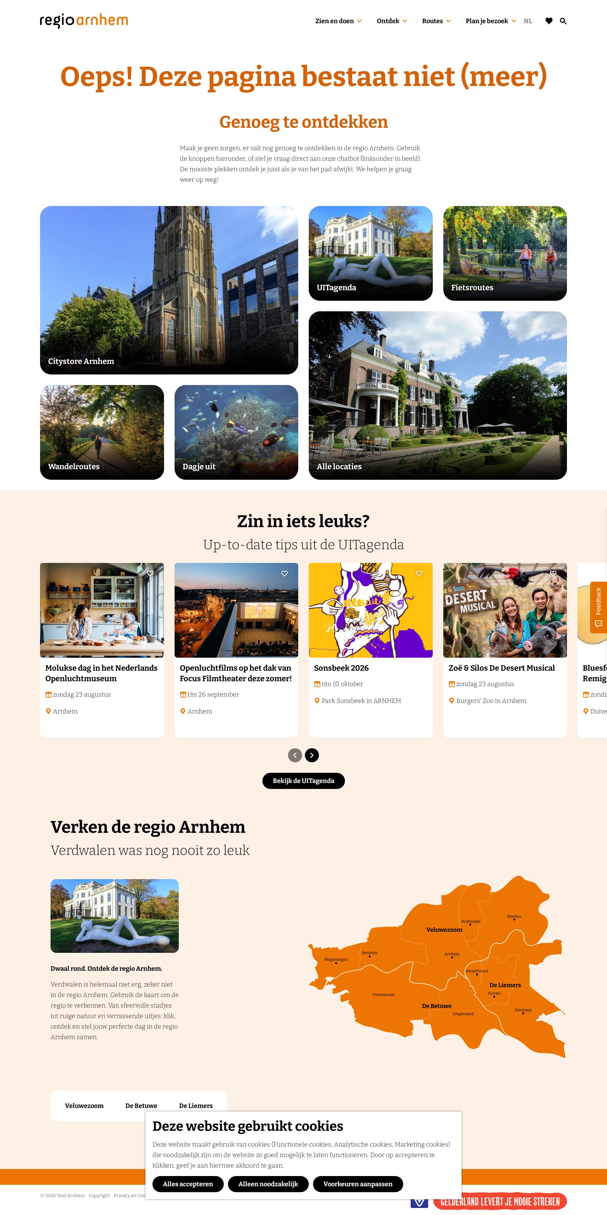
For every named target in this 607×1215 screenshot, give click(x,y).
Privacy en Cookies (134, 1195)
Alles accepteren (188, 1184)
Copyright (99, 1195)
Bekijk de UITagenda (303, 781)
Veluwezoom (84, 1106)
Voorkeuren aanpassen (358, 1184)
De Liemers (196, 1106)
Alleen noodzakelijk (268, 1184)
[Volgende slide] (312, 755)
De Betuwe (141, 1106)
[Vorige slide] (295, 755)
